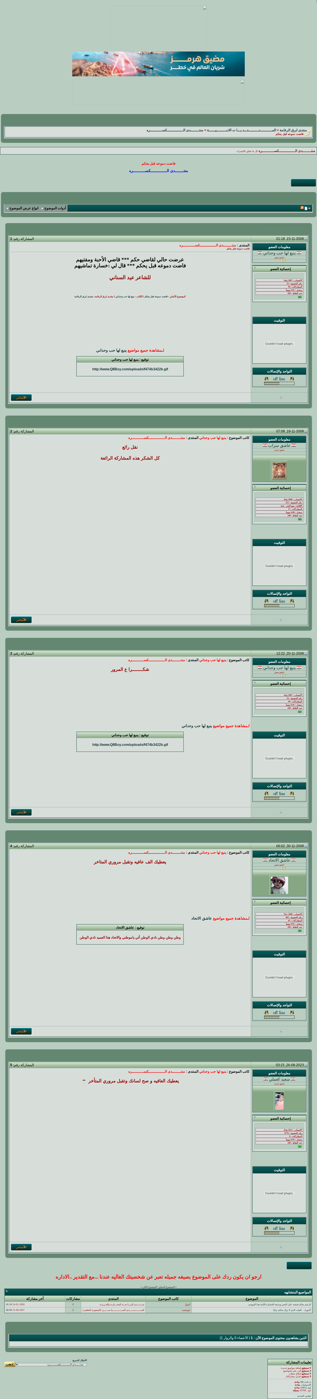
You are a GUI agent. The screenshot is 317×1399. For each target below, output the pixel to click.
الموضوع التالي (150, 1287)
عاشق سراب (279, 445)
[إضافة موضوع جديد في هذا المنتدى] (306, 208)
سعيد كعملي (279, 1079)
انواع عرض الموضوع (23, 208)
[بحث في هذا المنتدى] (309, 208)
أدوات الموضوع (55, 208)
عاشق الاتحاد (279, 860)
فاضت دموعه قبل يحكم (156, 296)
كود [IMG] (305, 1387)
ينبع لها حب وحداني (279, 253)
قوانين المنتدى (304, 1396)
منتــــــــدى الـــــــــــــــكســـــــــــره (175, 130)
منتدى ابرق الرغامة (293, 130)
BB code (304, 1382)
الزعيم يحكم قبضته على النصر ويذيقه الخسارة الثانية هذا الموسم (279, 1304)
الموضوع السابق (167, 1287)
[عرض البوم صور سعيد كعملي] (280, 1247)
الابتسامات (306, 1385)
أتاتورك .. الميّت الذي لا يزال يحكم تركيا (292, 1310)
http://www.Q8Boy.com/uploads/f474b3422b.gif (130, 369)
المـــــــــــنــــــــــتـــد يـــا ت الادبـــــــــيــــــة (241, 130)
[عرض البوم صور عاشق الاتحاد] (280, 1031)
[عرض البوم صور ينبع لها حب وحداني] (280, 398)
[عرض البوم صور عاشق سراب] (280, 620)
